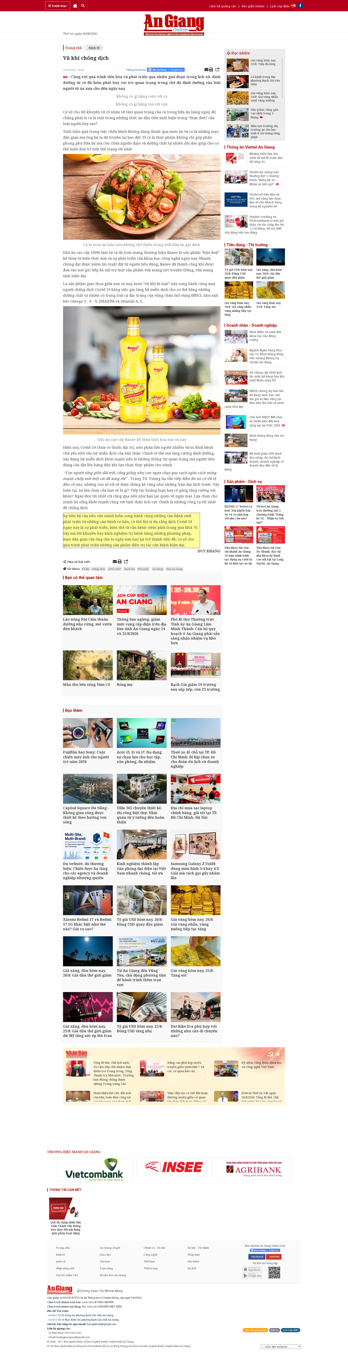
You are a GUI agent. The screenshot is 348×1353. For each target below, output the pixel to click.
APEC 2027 (114, 569)
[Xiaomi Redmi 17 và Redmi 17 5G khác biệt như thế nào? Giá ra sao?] (88, 900)
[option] (95, 1169)
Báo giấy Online (253, 6)
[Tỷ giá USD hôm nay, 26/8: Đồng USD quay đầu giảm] (142, 900)
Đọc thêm (73, 710)
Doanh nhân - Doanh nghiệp (252, 325)
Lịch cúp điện (280, 6)
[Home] (75, 5)
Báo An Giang (174, 569)
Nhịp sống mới (65, 1268)
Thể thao (149, 1261)
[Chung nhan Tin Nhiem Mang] (98, 1290)
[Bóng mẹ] (142, 665)
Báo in (274, 1330)
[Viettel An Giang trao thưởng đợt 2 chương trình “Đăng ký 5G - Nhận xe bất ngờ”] (270, 501)
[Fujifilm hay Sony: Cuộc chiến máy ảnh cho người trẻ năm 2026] (88, 733)
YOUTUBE (274, 1256)
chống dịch (98, 569)
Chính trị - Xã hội (154, 1248)
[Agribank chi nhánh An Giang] (253, 1168)
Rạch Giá (129, 569)
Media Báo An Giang (113, 1275)
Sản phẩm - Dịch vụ (244, 481)
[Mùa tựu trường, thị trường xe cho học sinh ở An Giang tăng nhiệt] (238, 131)
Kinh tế (94, 48)
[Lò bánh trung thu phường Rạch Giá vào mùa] (238, 82)
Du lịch (191, 1268)
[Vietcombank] (95, 1169)
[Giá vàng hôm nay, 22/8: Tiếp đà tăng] (238, 66)
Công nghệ (150, 1254)
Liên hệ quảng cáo (222, 6)
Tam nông (106, 1268)
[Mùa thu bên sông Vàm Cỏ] (88, 665)
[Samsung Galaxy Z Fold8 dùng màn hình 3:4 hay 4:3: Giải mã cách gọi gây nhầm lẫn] (196, 845)
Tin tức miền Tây (67, 1275)
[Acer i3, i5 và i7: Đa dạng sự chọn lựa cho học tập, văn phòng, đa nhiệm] (142, 733)
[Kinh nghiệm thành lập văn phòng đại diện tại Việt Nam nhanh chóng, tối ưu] (142, 845)
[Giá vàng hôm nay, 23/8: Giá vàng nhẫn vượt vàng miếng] (238, 98)
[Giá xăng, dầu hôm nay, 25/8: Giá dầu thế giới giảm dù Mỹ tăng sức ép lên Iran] (88, 1007)
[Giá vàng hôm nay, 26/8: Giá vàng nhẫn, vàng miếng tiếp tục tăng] (196, 900)
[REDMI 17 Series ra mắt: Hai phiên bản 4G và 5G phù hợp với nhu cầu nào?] (239, 501)
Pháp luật (193, 1254)
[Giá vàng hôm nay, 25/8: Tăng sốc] (196, 951)
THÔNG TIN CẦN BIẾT (65, 1190)
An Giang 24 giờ (110, 1248)
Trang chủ (73, 48)
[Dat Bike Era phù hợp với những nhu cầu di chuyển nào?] (196, 1007)
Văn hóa (105, 1261)
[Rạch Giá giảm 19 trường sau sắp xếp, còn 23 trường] (196, 665)
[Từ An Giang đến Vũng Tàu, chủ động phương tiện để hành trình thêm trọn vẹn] (142, 951)
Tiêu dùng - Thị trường (247, 244)
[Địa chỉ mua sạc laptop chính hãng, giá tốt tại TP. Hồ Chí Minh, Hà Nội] (196, 789)
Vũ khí (85, 569)
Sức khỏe (193, 1261)
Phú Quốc (143, 569)
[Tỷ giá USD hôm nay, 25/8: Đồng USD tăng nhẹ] (142, 1007)
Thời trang (151, 1268)
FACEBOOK (256, 1256)
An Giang (157, 569)
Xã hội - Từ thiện (198, 1248)
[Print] (211, 70)
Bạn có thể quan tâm (84, 577)
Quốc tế (60, 1261)
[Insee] (174, 1167)
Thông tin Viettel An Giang (251, 147)
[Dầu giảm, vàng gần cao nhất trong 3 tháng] (238, 115)
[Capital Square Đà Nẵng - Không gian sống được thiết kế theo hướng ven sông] (88, 789)
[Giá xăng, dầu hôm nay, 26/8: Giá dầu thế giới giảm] (88, 951)
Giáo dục (105, 1254)
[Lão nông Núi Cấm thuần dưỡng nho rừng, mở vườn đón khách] (88, 600)
